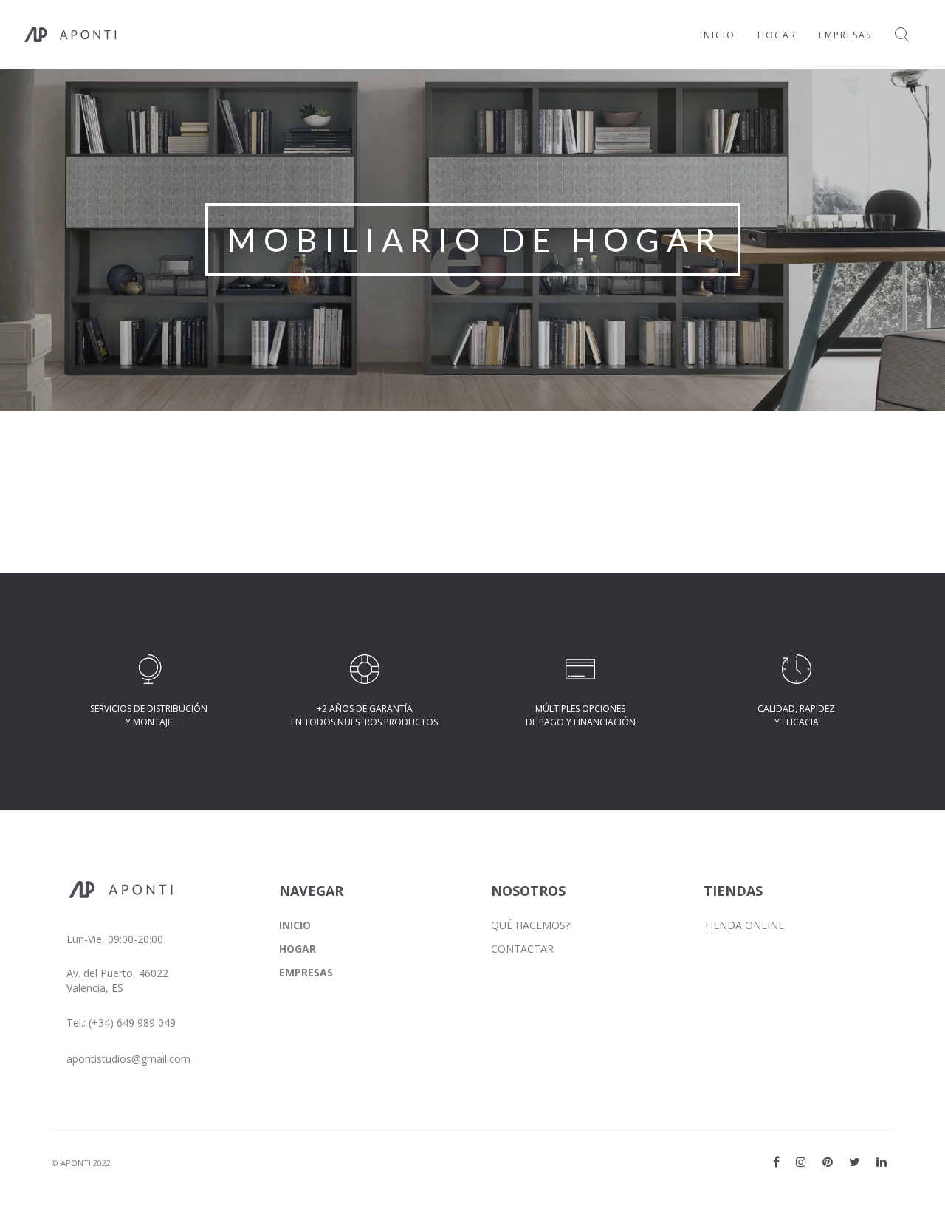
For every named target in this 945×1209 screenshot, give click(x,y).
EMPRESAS (306, 972)
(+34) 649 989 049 (132, 1023)
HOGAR (297, 949)
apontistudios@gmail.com (128, 1059)
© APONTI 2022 (81, 1162)
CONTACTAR (522, 949)
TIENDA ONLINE (744, 925)
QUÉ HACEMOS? (530, 925)
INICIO (295, 925)
